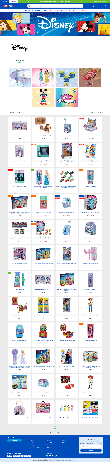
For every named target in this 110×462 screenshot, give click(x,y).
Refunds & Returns (50, 445)
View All (19, 62)
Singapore (14, 440)
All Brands (12, 112)
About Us (32, 440)
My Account (48, 447)
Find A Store (33, 442)
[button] (28, 1)
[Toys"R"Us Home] (8, 6)
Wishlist (63, 445)
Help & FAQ (104, 1)
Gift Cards (64, 442)
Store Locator (96, 1)
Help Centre (48, 440)
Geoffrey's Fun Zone (35, 447)
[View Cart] (105, 6)
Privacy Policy (73, 460)
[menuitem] (28, 10)
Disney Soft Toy (19, 60)
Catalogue (33, 445)
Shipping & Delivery (50, 442)
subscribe (91, 450)
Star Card (64, 440)
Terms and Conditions (64, 460)
